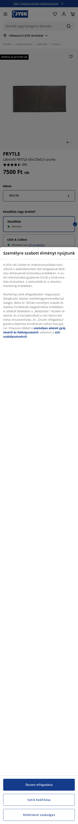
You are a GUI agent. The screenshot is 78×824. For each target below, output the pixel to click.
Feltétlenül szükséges (39, 815)
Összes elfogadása (39, 785)
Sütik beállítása (39, 800)
